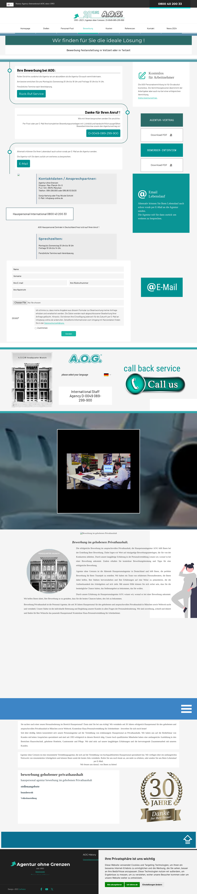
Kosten (109, 28)
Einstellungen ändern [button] (152, 884)
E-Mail (23, 163)
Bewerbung (88, 28)
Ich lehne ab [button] (132, 884)
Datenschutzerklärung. (54, 323)
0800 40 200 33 (170, 3)
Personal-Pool (67, 28)
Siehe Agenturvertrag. (147, 98)
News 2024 (172, 28)
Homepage (25, 28)
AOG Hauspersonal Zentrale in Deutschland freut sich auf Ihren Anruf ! (68, 227)
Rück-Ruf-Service (31, 93)
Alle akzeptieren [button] (114, 884)
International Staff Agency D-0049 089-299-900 (85, 395)
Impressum (40, 872)
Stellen (46, 28)
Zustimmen (42, 328)
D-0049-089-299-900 (103, 133)
